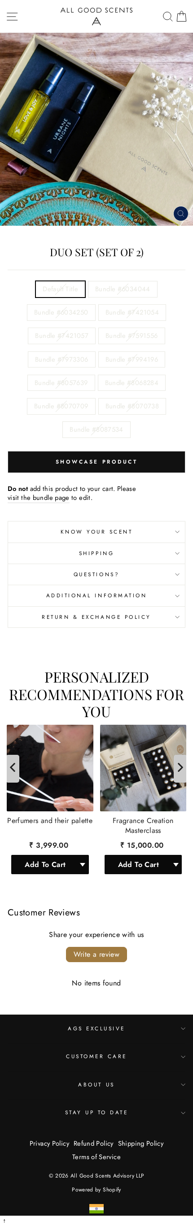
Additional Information (96, 595)
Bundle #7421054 (132, 312)
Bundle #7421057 (61, 336)
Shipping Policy (141, 1143)
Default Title (60, 289)
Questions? (96, 574)
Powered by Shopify (96, 1190)
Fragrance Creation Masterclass (143, 825)
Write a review (97, 954)
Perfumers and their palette (49, 820)
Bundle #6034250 (61, 312)
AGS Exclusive (96, 1028)
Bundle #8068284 (132, 383)
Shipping (96, 553)
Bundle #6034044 (122, 289)
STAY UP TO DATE (96, 1112)
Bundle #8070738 (132, 406)
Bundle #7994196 (131, 359)
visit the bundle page (39, 498)
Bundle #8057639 (61, 383)
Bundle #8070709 (61, 406)
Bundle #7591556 (131, 336)
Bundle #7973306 (61, 359)
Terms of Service (96, 1157)
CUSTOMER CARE (96, 1056)
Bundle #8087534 (96, 429)
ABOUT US (96, 1084)
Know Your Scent (97, 531)
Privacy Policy (49, 1143)
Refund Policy (94, 1143)
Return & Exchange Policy (96, 617)
